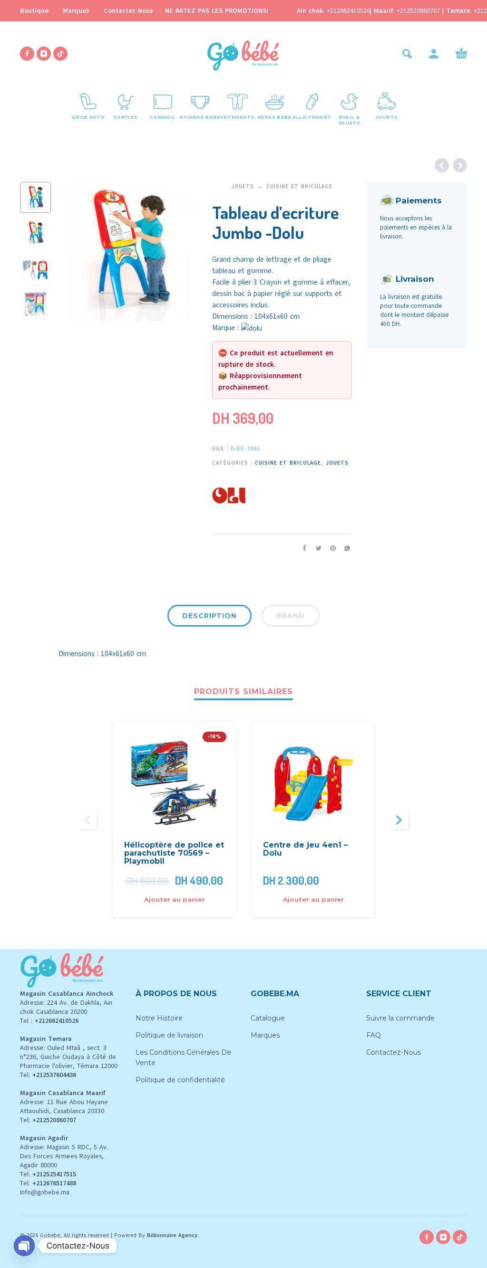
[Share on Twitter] (316, 548)
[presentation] (73, 251)
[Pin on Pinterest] (330, 548)
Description (209, 615)
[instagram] (44, 54)
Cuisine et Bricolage (299, 186)
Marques (76, 10)
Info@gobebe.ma (44, 1192)
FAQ (373, 1035)
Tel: (48, 1074)
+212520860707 (419, 10)
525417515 (61, 1174)
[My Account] (433, 53)
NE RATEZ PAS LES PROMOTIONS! (216, 10)
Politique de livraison (169, 1035)
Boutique (34, 10)
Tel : (49, 1020)
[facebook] (27, 54)
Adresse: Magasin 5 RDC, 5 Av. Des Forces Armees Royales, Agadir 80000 (64, 1156)
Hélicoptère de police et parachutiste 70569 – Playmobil (174, 853)
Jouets (242, 186)
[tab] (209, 617)
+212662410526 (348, 10)
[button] (407, 53)
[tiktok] (60, 54)
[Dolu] (228, 494)
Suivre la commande (400, 1018)
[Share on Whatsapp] (344, 548)
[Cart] (461, 53)
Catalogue (268, 1018)
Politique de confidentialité (180, 1080)
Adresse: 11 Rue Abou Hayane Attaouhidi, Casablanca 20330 (64, 1106)
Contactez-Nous (128, 10)
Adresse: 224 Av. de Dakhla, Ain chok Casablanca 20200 (66, 1007)
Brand (290, 615)
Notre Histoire (159, 1018)
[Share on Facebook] (301, 548)
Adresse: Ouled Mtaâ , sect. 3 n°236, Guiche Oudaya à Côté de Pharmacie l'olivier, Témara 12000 (68, 1056)
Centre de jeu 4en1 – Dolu (305, 849)
